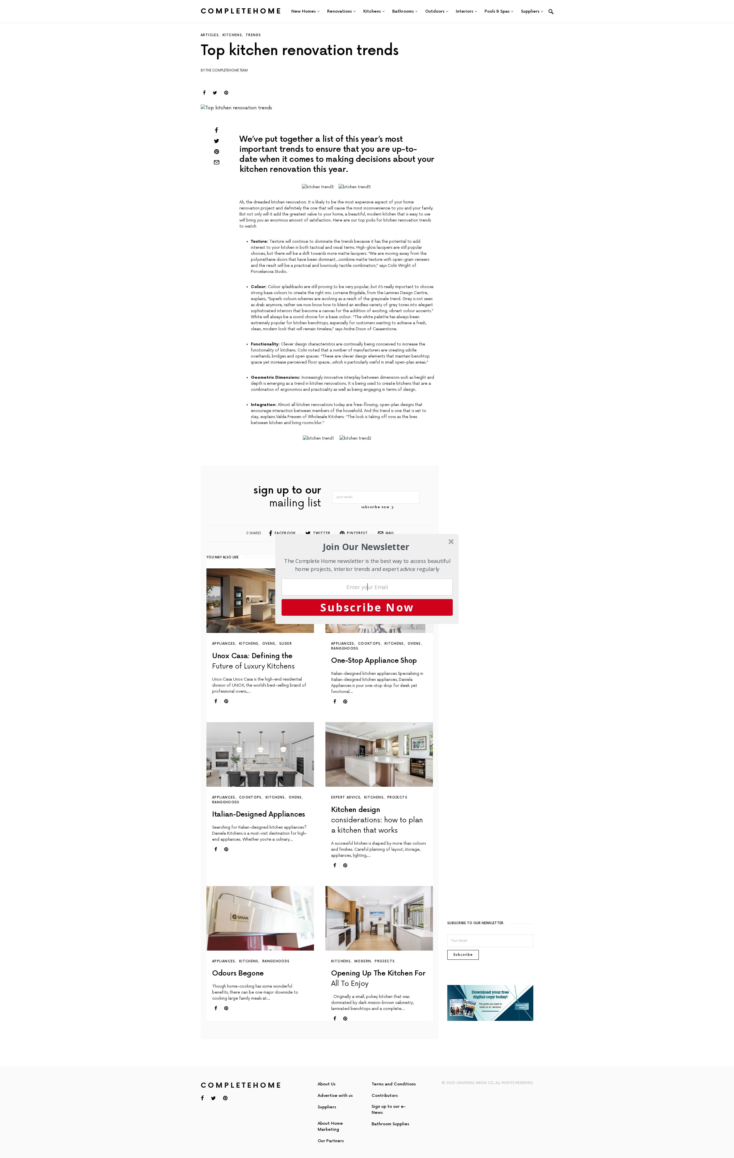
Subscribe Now (367, 607)
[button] (366, 546)
